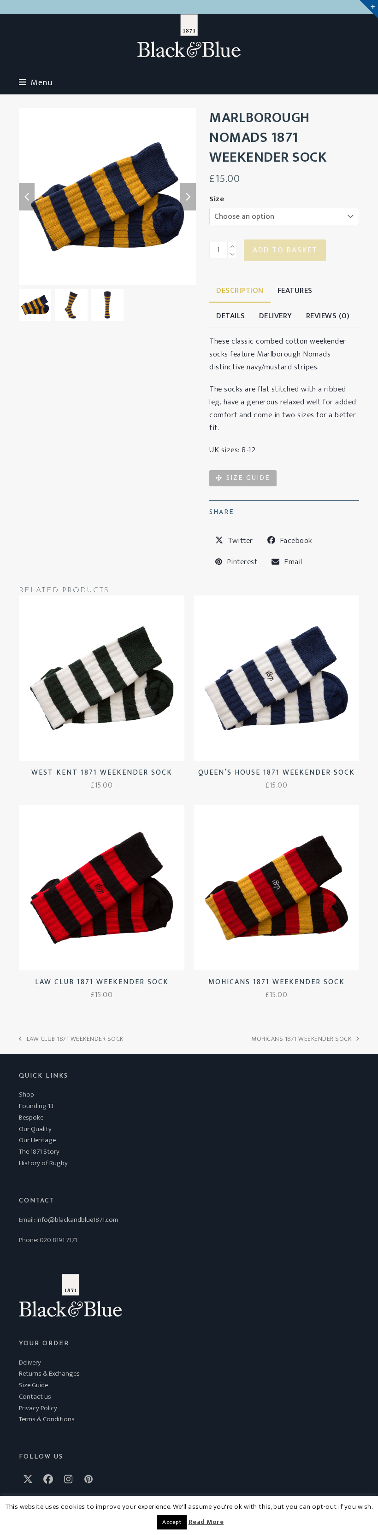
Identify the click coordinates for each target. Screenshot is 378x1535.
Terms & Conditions (47, 1419)
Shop (26, 1094)
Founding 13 (36, 1106)
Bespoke (31, 1117)
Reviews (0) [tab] (328, 315)
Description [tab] (240, 290)
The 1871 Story (39, 1151)
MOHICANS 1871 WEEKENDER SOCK (301, 1038)
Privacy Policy (38, 1408)
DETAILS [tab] (230, 315)
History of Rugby (43, 1163)
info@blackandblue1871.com (77, 1220)
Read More (206, 1522)
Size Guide (33, 1385)
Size (216, 199)
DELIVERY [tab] (275, 315)
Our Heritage (37, 1140)
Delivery (30, 1362)
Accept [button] (171, 1522)
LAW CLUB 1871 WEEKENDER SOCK (71, 1038)
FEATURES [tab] (295, 290)
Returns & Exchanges (49, 1373)
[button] (35, 83)
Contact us (35, 1396)
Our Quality (35, 1129)
